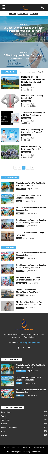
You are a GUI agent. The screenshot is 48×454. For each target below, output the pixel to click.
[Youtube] (29, 348)
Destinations (21, 189)
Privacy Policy (38, 447)
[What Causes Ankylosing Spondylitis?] (10, 101)
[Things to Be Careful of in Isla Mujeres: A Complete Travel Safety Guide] (7, 211)
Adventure (23, 14)
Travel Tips (20, 213)
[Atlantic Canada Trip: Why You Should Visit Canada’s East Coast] (7, 187)
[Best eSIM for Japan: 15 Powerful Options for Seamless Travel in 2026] (7, 281)
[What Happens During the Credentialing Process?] (10, 135)
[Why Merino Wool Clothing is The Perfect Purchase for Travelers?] (7, 306)
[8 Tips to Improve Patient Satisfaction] (24, 61)
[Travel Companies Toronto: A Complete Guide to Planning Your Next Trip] (7, 224)
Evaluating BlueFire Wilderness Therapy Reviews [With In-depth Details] (33, 79)
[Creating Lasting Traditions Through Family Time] (7, 236)
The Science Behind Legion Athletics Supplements (33, 113)
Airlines (33, 14)
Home (21, 72)
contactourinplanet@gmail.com (28, 343)
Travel (3, 416)
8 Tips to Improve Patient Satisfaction (24, 55)
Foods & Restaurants (9, 428)
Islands (19, 201)
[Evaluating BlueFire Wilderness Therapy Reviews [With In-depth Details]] (10, 82)
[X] (24, 348)
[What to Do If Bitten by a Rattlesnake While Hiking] (10, 152)
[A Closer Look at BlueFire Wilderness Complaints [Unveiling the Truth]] (24, 35)
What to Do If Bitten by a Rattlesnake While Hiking (32, 147)
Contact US (26, 447)
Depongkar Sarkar (17, 34)
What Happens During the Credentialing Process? (32, 130)
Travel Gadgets (21, 283)
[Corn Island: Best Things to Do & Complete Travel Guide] (7, 199)
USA (3, 432)
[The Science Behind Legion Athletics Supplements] (10, 118)
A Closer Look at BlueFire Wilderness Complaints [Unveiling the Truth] (24, 29)
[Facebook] (19, 348)
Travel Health (23, 24)
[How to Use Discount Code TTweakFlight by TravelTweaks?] (7, 293)
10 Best (13, 14)
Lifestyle (19, 238)
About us (15, 447)
